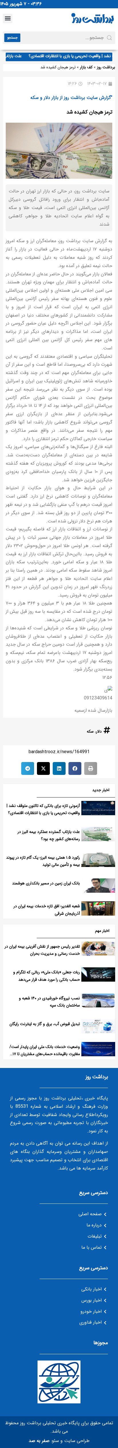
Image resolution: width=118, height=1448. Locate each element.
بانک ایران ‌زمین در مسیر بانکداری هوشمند (46, 883)
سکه (90, 731)
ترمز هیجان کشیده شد (89, 112)
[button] (7, 18)
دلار (99, 731)
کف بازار (86, 67)
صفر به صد (39, 1440)
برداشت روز (106, 67)
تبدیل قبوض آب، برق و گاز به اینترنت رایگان (44, 1024)
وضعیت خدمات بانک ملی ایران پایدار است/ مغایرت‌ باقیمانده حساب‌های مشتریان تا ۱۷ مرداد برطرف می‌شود (44, 1054)
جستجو (12, 37)
